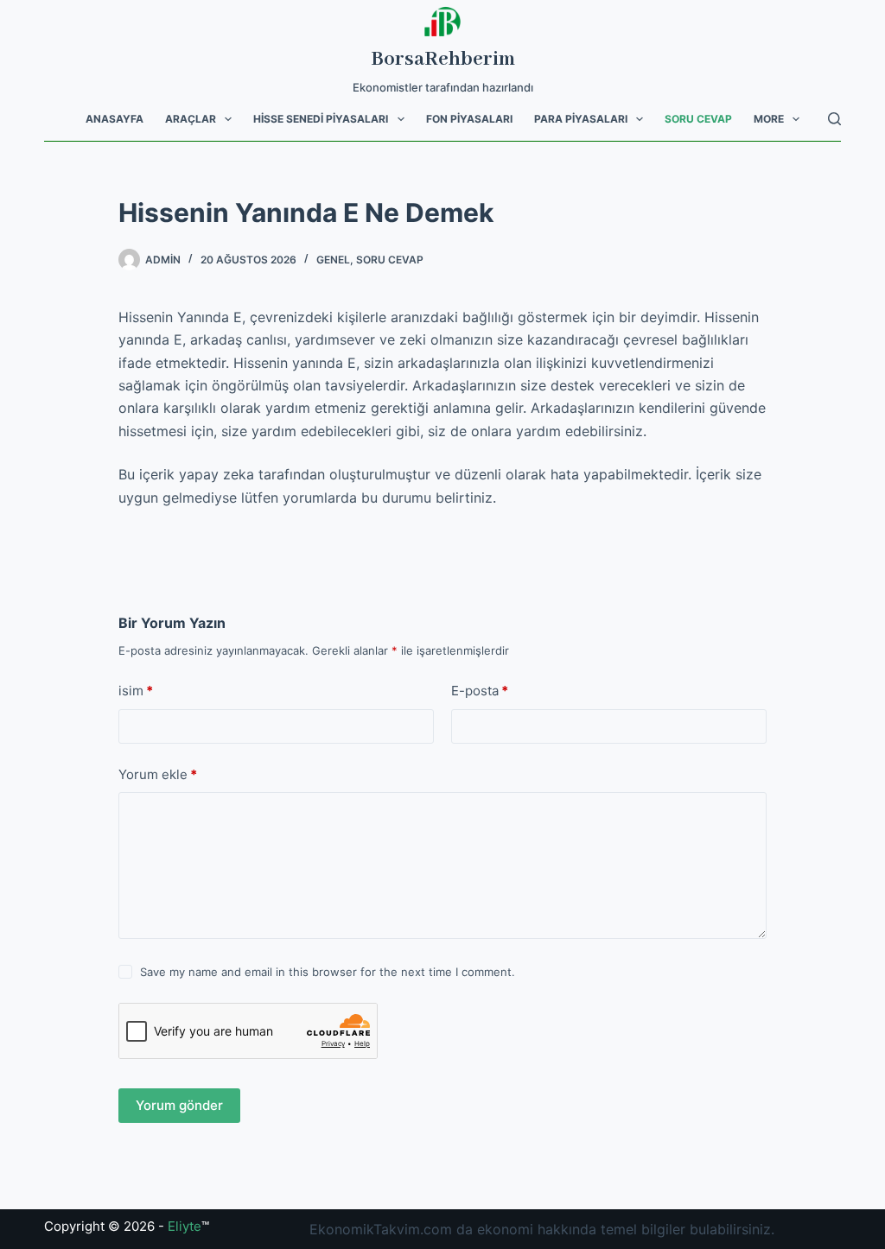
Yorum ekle (157, 774)
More (769, 118)
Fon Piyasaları (469, 118)
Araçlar (190, 118)
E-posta (479, 690)
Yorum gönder (179, 1105)
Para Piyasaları (580, 118)
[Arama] (834, 118)
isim (135, 690)
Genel (333, 259)
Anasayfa (114, 118)
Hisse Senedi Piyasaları (320, 118)
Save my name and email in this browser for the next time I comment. (327, 972)
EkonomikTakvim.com (380, 1229)
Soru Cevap (698, 118)
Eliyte (184, 1226)
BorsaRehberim (443, 59)
